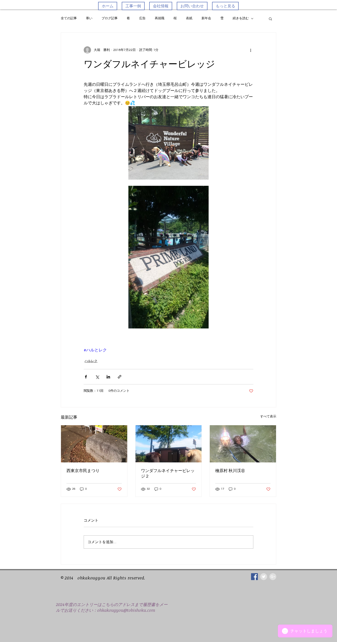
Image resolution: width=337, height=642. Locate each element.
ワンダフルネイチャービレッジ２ (168, 473)
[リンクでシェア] (119, 377)
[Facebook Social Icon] (254, 576)
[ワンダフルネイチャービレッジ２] (168, 443)
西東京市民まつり (82, 470)
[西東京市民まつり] (94, 443)
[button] (270, 18)
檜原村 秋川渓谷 (230, 470)
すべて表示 (268, 416)
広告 (142, 18)
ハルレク (91, 361)
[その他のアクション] (250, 50)
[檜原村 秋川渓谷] (243, 443)
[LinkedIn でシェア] (108, 377)
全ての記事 (69, 18)
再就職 (159, 18)
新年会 (206, 18)
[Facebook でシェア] (86, 377)
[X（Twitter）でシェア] (97, 377)
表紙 (189, 18)
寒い (89, 18)
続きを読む (241, 18)
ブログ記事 (110, 18)
